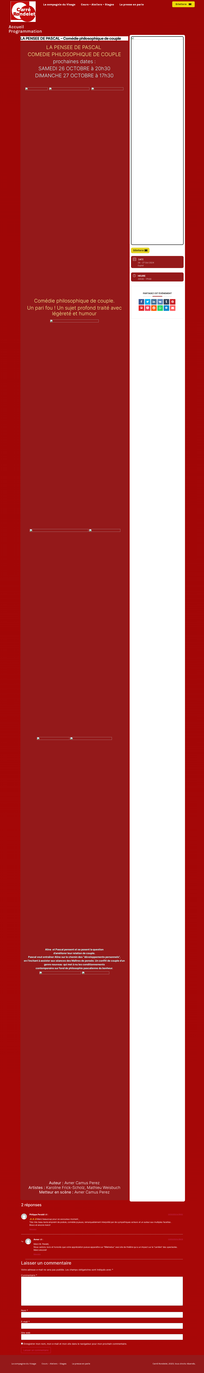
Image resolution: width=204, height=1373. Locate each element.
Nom (24, 1310)
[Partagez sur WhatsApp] (160, 308)
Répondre (32, 1229)
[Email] (172, 308)
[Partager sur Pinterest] (172, 302)
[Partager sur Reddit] (154, 308)
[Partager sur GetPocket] (147, 308)
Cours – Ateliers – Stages (97, 4)
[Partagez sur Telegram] (166, 308)
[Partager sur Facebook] (141, 302)
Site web (25, 1333)
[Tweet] (147, 302)
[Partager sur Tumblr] (166, 302)
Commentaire (29, 1275)
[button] (183, 4)
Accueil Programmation (25, 29)
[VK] (160, 302)
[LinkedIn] (154, 302)
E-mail (25, 1322)
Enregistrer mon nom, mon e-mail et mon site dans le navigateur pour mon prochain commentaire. (75, 1344)
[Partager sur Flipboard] (141, 308)
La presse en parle (131, 4)
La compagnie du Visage (59, 4)
